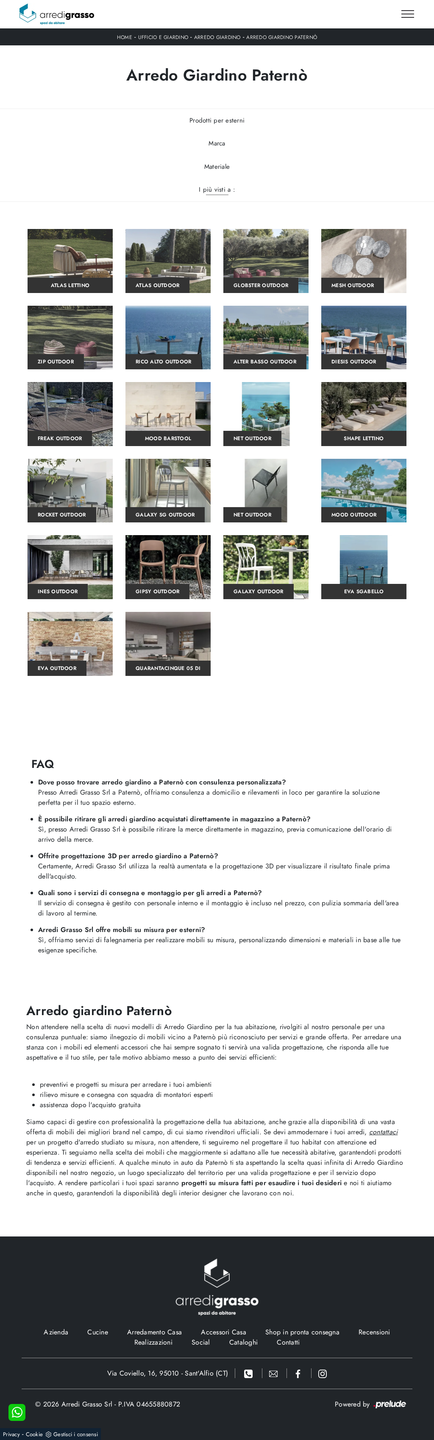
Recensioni (374, 1332)
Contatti (288, 1342)
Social (201, 1342)
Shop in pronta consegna (302, 1332)
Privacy (11, 1434)
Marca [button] (217, 143)
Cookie (34, 1434)
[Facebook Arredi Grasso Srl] (299, 1373)
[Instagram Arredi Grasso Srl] (323, 1373)
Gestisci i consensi (75, 1434)
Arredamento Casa (154, 1332)
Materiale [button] (217, 166)
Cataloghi (243, 1342)
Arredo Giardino (217, 37)
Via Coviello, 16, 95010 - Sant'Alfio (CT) (167, 1373)
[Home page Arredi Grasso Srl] (57, 14)
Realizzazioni (153, 1342)
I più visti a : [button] (217, 189)
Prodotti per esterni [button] (217, 120)
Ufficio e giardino (163, 37)
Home (124, 37)
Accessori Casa (223, 1332)
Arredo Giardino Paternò (281, 37)
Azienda (56, 1332)
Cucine (97, 1332)
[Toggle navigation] (407, 14)
